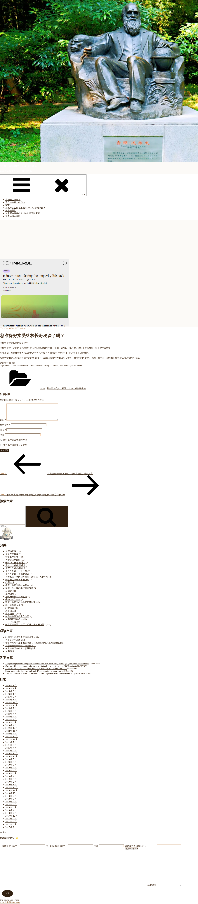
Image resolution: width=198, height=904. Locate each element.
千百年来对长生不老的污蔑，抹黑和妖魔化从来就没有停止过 (34, 643)
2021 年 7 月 (11, 742)
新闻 (42, 388)
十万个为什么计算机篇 (16, 571)
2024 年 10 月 (11, 705)
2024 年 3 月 (11, 717)
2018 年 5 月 (11, 807)
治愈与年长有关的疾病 (16, 596)
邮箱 (3, 430)
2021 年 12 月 (11, 736)
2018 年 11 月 (11, 790)
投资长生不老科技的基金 (17, 585)
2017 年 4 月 (11, 824)
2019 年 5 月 (11, 773)
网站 (2, 435)
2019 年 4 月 (11, 776)
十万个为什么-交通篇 (15, 562)
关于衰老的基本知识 (15, 640)
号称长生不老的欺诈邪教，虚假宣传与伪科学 (26, 577)
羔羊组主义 (10, 611)
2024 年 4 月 (11, 714)
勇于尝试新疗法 (12, 560)
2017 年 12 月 (11, 816)
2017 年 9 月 (11, 819)
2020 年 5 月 (11, 759)
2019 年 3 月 (11, 779)
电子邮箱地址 (56, 846)
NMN (8, 205)
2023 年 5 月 (11, 722)
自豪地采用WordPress (10, 902)
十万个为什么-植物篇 (15, 568)
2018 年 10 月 (11, 793)
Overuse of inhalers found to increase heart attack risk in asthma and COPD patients (41, 666)
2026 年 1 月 (11, 694)
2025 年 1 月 (11, 700)
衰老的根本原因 (12, 216)
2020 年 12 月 (11, 753)
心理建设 (9, 582)
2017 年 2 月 (11, 827)
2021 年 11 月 (11, 739)
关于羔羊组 (10, 210)
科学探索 (9, 608)
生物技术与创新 (12, 599)
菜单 (83, 194)
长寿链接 (9, 651)
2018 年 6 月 (11, 804)
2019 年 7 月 (11, 768)
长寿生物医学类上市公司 (17, 616)
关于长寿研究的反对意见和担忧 (20, 648)
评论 (3, 420)
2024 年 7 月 (11, 708)
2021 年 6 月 (11, 745)
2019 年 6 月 (11, 770)
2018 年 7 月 (11, 802)
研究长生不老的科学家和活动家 (20, 602)
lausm (24, 328)
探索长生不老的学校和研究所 (19, 588)
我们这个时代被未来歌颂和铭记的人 (22, 637)
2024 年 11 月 (11, 702)
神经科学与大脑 (12, 605)
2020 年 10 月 (11, 756)
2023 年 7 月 (11, 719)
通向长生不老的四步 (15, 202)
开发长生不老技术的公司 (17, 579)
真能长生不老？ (12, 199)
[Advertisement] (99, 239)
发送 (7, 893)
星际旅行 (9, 594)
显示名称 (5, 425)
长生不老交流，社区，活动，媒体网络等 (66, 388)
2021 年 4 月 (11, 748)
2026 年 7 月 (11, 688)
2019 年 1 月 (11, 785)
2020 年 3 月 (11, 762)
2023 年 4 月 (11, 725)
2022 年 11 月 (11, 731)
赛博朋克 (9, 613)
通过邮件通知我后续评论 (15, 440)
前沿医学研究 (11, 557)
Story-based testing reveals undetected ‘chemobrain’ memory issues (33, 671)
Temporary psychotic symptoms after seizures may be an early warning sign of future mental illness (47, 664)
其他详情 (151, 885)
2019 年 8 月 (11, 765)
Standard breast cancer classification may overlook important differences (36, 668)
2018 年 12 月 (11, 787)
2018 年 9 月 (11, 796)
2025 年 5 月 (11, 697)
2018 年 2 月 (11, 813)
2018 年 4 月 (11, 810)
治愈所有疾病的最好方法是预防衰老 (22, 213)
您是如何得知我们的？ (135, 846)
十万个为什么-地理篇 (15, 565)
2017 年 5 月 (11, 821)
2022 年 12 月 (11, 728)
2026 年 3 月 (11, 691)
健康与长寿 (10, 551)
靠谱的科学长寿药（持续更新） (20, 645)
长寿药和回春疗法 (14, 619)
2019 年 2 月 (11, 782)
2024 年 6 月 (11, 711)
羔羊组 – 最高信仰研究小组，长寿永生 (18, 166)
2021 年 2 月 (11, 751)
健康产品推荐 (11, 554)
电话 (96, 846)
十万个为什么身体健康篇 (17, 574)
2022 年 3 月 (11, 734)
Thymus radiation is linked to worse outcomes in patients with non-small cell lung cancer (43, 673)
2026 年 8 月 (11, 685)
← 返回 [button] (3, 832)
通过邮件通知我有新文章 (15, 445)
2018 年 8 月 (11, 799)
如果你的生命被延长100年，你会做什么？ (25, 208)
